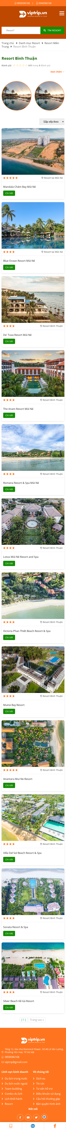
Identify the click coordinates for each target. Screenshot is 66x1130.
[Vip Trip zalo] (33, 1126)
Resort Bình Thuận (53, 325)
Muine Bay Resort (14, 705)
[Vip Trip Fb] (55, 1126)
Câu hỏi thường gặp (48, 1099)
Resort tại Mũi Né (53, 177)
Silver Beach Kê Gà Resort (18, 1001)
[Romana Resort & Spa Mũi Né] (33, 447)
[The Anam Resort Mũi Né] (33, 373)
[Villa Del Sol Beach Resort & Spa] (33, 817)
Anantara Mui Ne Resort (17, 779)
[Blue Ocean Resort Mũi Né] (33, 225)
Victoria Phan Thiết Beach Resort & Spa (26, 631)
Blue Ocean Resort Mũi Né (19, 260)
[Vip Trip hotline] (11, 1126)
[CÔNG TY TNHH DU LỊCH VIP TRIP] (33, 14)
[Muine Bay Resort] (33, 669)
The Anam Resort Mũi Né (18, 409)
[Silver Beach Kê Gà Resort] (33, 965)
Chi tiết (9, 193)
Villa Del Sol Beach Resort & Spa (22, 853)
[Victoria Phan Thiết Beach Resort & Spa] (33, 595)
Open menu (61, 13)
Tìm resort (54, 30)
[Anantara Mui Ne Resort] (33, 743)
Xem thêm (56, 71)
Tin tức (40, 1083)
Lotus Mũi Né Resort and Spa (20, 557)
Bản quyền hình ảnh (48, 1104)
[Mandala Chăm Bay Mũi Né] (33, 151)
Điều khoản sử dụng (48, 1093)
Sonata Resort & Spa (15, 927)
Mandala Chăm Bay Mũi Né (19, 187)
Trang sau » (37, 1019)
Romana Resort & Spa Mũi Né (21, 483)
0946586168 (44, 3)
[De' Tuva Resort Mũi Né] (33, 299)
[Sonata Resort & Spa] (33, 891)
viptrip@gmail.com (16, 1062)
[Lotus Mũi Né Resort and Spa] (33, 521)
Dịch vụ (40, 1078)
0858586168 (23, 3)
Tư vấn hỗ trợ (44, 1088)
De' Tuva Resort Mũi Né (17, 335)
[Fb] (20, 1117)
